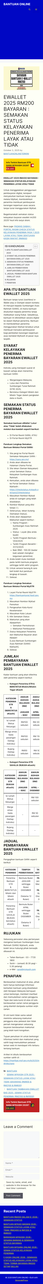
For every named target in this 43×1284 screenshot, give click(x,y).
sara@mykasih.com (26, 969)
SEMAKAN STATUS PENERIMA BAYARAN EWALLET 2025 (20, 263)
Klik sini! (10, 168)
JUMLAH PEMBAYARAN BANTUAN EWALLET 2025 (18, 269)
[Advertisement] (21, 38)
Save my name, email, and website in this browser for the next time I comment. (21, 1185)
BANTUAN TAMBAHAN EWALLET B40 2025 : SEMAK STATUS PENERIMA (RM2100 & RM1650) (21, 1093)
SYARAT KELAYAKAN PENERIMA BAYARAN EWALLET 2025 (21, 257)
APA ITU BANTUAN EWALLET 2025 (19, 251)
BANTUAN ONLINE (17, 4)
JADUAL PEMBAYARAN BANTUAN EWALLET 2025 (22, 275)
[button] (29, 9)
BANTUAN (12, 1071)
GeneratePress (21, 1280)
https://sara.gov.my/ (19, 459)
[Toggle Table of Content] (34, 246)
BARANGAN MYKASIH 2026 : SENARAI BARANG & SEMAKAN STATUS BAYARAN (19, 1240)
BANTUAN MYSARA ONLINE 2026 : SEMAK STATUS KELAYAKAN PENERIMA (21, 1250)
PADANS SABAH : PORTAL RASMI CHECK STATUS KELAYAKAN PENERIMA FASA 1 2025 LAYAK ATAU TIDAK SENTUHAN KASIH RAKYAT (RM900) (21, 232)
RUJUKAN (11, 280)
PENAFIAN (11, 283)
